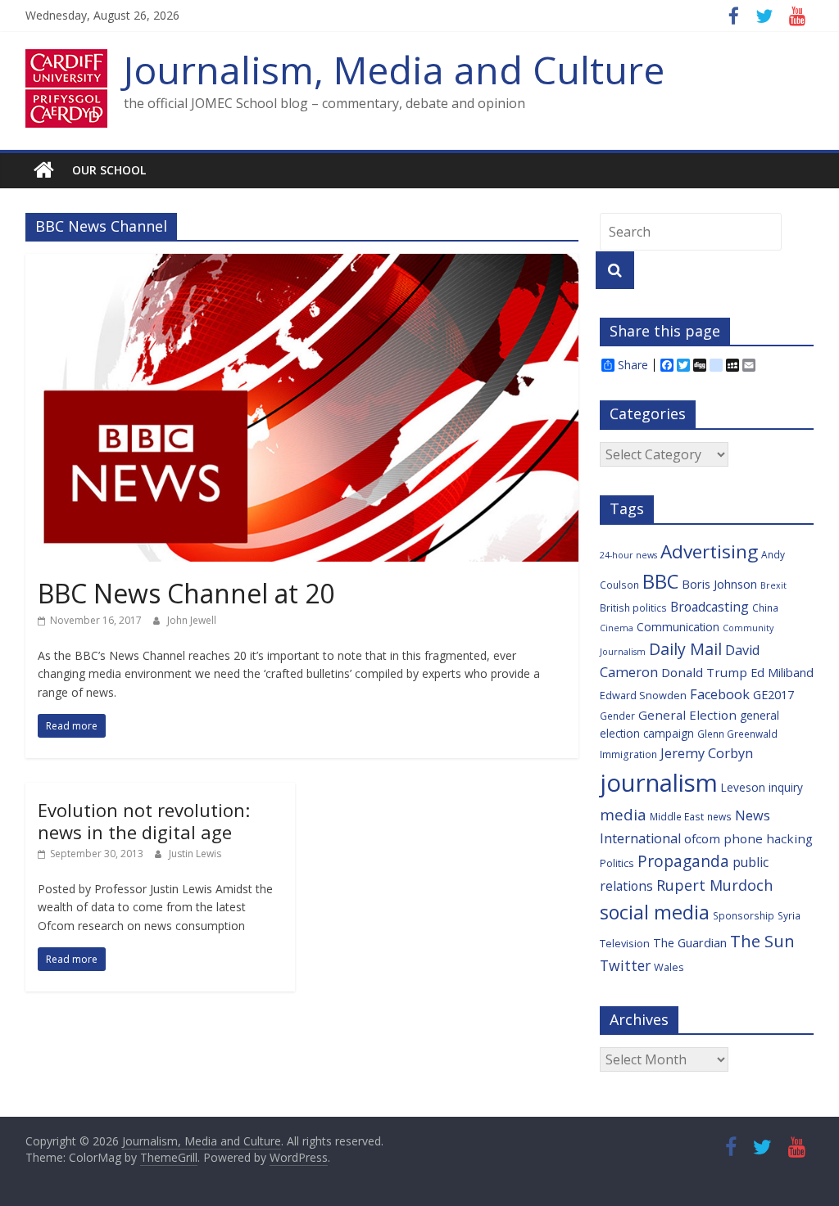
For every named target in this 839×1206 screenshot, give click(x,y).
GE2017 (773, 694)
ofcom (702, 838)
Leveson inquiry (762, 787)
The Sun (762, 940)
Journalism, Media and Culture (394, 69)
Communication (678, 627)
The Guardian (690, 943)
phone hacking (768, 838)
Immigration (628, 754)
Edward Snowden (643, 695)
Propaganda (683, 861)
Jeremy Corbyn (706, 753)
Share (633, 365)
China (765, 607)
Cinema (616, 628)
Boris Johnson (719, 584)
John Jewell (191, 620)
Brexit (773, 585)
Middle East (677, 816)
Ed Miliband (782, 672)
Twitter (625, 965)
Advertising (709, 551)
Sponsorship (743, 915)
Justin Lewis (195, 853)
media (623, 814)
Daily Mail (685, 649)
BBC (660, 581)
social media (655, 912)
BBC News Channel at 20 (186, 593)
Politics (617, 863)
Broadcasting (709, 607)
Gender (617, 715)
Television (625, 943)
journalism (659, 782)
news (719, 816)
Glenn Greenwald (737, 733)
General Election (687, 715)
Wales (669, 967)
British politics (633, 607)
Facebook (720, 694)
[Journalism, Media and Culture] (43, 170)
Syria (789, 915)
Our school (109, 170)
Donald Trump (704, 672)
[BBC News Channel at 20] (301, 264)
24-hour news (628, 555)
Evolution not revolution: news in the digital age (144, 820)
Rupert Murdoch (714, 885)
